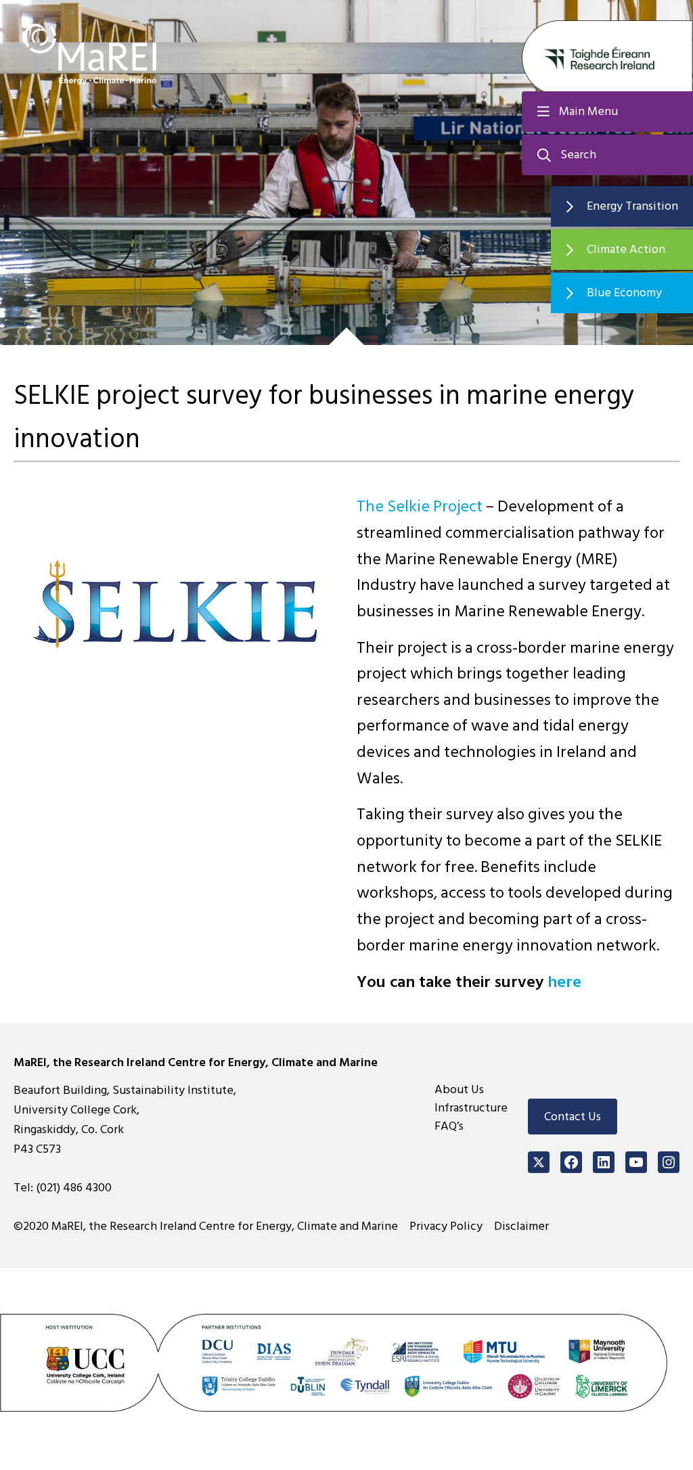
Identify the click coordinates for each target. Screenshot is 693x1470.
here (564, 982)
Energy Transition (632, 206)
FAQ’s (449, 1126)
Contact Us (572, 1116)
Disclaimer (521, 1226)
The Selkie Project (420, 506)
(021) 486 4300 (74, 1187)
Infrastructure (471, 1108)
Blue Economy (624, 292)
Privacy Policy (446, 1226)
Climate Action (626, 249)
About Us (459, 1089)
